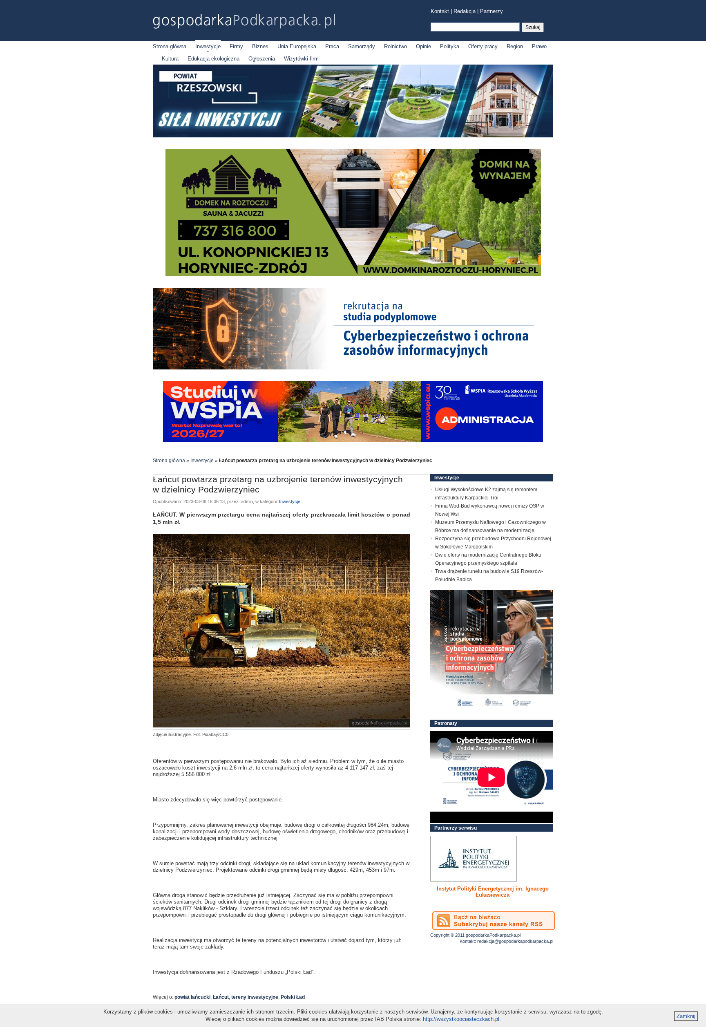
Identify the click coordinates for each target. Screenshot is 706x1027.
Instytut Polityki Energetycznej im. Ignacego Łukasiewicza (493, 892)
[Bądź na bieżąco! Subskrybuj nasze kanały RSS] (493, 920)
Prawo (539, 46)
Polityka (449, 46)
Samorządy (361, 46)
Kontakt (440, 11)
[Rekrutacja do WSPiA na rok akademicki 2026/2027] (353, 440)
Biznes (260, 46)
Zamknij (686, 1016)
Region (515, 46)
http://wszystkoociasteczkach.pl (461, 1019)
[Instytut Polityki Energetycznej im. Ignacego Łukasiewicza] (473, 859)
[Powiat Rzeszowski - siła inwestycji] (353, 136)
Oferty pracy (483, 46)
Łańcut (221, 997)
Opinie (423, 46)
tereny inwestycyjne (254, 997)
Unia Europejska (296, 46)
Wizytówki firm (301, 59)
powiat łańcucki (192, 997)
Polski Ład (293, 997)
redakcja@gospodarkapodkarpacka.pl (515, 941)
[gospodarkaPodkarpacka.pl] (244, 21)
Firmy (236, 46)
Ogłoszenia (261, 59)
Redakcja (465, 11)
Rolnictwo (395, 46)
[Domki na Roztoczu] (353, 274)
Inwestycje (208, 46)
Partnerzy (491, 11)
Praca (332, 46)
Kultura (170, 59)
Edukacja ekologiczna (213, 59)
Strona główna (169, 46)
